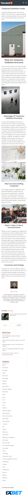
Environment (5, 391)
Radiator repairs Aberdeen (8, 437)
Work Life (4, 472)
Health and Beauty (6, 410)
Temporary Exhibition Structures (9, 459)
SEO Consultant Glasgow (8, 445)
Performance (5, 434)
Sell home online (6, 442)
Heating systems (6, 413)
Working (4, 475)
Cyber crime (5, 375)
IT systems (4, 424)
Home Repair (5, 418)
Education (4, 381)
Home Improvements (7, 416)
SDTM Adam (5, 440)
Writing (3, 480)
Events (3, 394)
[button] (24, 2)
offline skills (5, 432)
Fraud (3, 405)
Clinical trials (5, 367)
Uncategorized (5, 469)
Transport (4, 464)
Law (3, 426)
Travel (3, 467)
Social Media (5, 448)
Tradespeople (5, 461)
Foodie (3, 402)
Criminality (4, 370)
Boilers (3, 365)
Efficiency (4, 383)
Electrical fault (5, 386)
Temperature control (7, 456)
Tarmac (4, 451)
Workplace (4, 477)
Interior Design (5, 421)
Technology (5, 453)
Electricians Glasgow (7, 389)
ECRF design (5, 378)
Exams (3, 397)
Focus (3, 399)
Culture (4, 373)
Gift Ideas (4, 408)
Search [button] (18, 325)
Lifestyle (4, 429)
